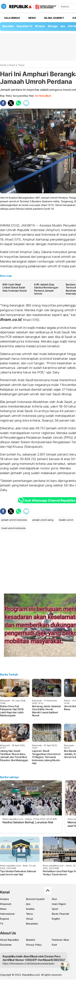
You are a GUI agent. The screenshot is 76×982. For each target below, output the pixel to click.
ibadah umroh (66, 519)
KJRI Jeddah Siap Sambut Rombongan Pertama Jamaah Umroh (46, 289)
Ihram (12, 65)
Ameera (4, 898)
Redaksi (30, 939)
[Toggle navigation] (3, 6)
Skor (54, 898)
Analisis (30, 908)
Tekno (29, 913)
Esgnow (4, 918)
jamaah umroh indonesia (14, 519)
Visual (29, 918)
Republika (8, 26)
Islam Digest (59, 903)
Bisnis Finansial (60, 913)
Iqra (28, 903)
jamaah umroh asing (42, 519)
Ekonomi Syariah (35, 898)
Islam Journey (54, 17)
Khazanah (5, 903)
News (32, 17)
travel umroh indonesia (13, 528)
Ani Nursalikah (43, 95)
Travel (21, 65)
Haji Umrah (12, 17)
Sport (55, 908)
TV (1, 923)
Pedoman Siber (60, 939)
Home (3, 65)
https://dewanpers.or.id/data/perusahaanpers (28, 963)
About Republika (9, 939)
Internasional (7, 913)
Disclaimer (6, 944)
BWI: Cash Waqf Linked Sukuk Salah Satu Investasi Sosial (14, 287)
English (56, 918)
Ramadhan (32, 923)
